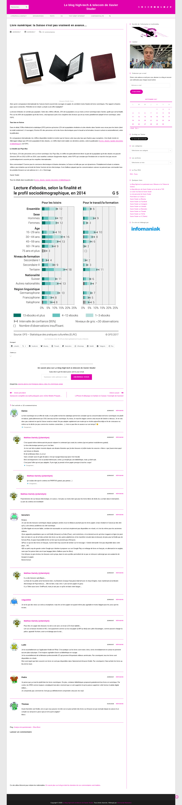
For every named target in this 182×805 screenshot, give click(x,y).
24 (169, 120)
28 (151, 124)
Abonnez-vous (81, 377)
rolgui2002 (26, 600)
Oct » (137, 128)
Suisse (61, 384)
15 (157, 117)
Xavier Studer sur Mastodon (138, 209)
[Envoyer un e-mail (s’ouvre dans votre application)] (164, 7)
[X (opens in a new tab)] (139, 7)
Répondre (119, 410)
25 (133, 124)
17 (169, 117)
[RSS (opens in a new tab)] (161, 7)
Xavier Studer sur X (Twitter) (138, 216)
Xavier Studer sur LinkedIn (138, 206)
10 (169, 113)
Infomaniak (120, 803)
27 (145, 124)
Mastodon (128, 803)
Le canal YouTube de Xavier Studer (141, 191)
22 (157, 120)
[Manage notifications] (177, 797)
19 (139, 120)
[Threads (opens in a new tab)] (145, 7)
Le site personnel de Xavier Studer (140, 194)
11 (133, 117)
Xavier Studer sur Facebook (138, 201)
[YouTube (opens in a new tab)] (154, 7)
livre (45, 384)
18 (133, 120)
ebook (26, 384)
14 (151, 117)
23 (163, 120)
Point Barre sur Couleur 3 (137, 196)
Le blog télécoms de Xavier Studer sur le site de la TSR (147, 189)
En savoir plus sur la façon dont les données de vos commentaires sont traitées (73, 785)
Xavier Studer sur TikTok (137, 214)
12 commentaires (48, 32)
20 (145, 120)
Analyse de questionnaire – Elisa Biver (27, 727)
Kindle (41, 384)
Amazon (20, 384)
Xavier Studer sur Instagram (138, 204)
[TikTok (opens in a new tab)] (167, 7)
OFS (49, 384)
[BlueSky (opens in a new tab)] (158, 7)
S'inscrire (136, 91)
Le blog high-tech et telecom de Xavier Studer (78, 803)
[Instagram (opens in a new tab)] (148, 7)
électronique (33, 384)
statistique (54, 384)
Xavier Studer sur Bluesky (138, 199)
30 (163, 124)
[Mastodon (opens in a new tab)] (170, 7)
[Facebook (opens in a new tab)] (142, 7)
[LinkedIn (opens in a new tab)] (151, 7)
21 (151, 120)
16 (163, 117)
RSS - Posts (134, 174)
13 (145, 117)
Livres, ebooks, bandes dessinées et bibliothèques (52, 180)
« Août (132, 128)
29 (157, 124)
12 (139, 117)
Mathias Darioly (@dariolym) (36, 438)
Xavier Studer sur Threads (138, 211)
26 (139, 124)
